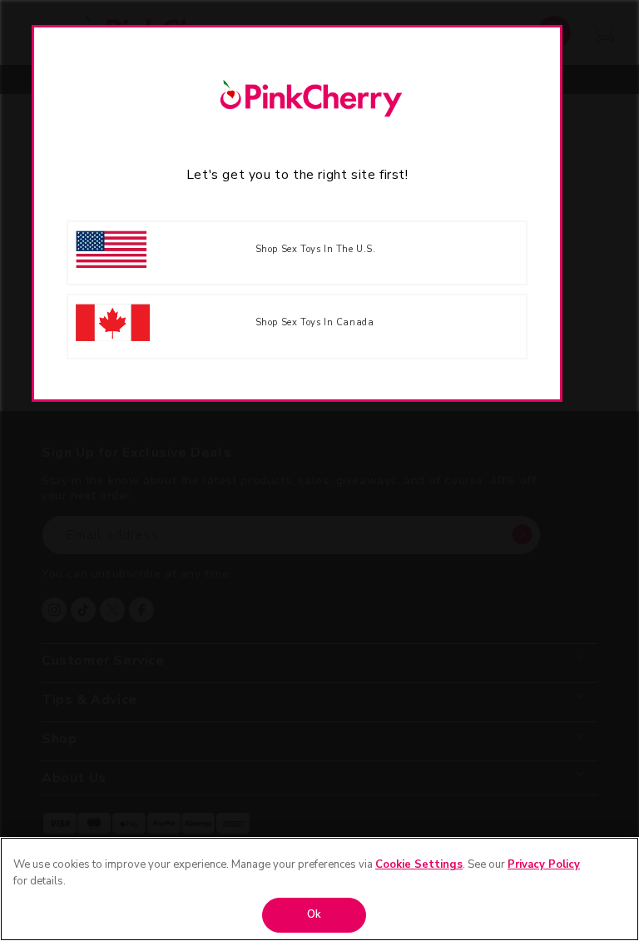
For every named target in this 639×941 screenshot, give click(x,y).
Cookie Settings (419, 864)
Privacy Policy (544, 864)
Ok (314, 914)
